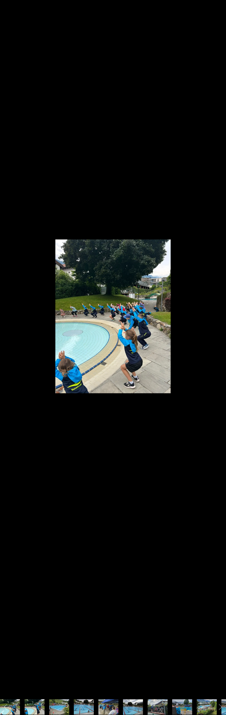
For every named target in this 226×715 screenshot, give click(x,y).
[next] (220, 353)
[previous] (5, 353)
